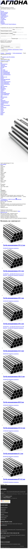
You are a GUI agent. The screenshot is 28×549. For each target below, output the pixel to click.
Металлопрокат (4, 64)
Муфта (2, 106)
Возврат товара (3, 517)
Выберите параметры (14, 248)
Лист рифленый (4, 71)
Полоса (2, 78)
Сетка (2, 111)
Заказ (19, 211)
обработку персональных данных (15, 49)
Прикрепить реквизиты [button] (6, 42)
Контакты (3, 22)
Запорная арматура (5, 101)
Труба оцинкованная (5, 84)
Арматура (3, 65)
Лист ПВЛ (3, 69)
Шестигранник (4, 86)
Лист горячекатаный (5, 73)
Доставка (3, 18)
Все (1, 62)
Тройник (2, 89)
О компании (3, 19)
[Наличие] (1, 183)
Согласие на (12, 49)
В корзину (3, 190)
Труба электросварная (5, 81)
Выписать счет (4, 212)
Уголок (2, 85)
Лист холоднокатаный (5, 74)
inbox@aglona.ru (12, 24)
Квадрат (2, 67)
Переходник (3, 92)
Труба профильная (5, 82)
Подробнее (3, 537)
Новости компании (4, 512)
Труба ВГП (3, 80)
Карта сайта (3, 519)
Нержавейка (8, 53)
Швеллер (3, 87)
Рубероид (3, 112)
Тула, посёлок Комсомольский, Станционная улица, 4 (13, 492)
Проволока (3, 100)
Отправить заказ (4, 50)
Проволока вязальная (5, 79)
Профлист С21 (4, 76)
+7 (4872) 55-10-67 (5, 24)
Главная (2, 53)
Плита (2, 108)
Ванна (2, 113)
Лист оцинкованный (5, 72)
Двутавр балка (4, 66)
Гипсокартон (3, 107)
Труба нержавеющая (17, 53)
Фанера (2, 109)
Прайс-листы (3, 17)
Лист (2, 95)
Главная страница (4, 507)
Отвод (2, 75)
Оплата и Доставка (4, 515)
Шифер (2, 104)
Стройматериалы (4, 102)
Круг (2, 68)
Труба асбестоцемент (5, 105)
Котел (2, 114)
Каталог (2, 11)
